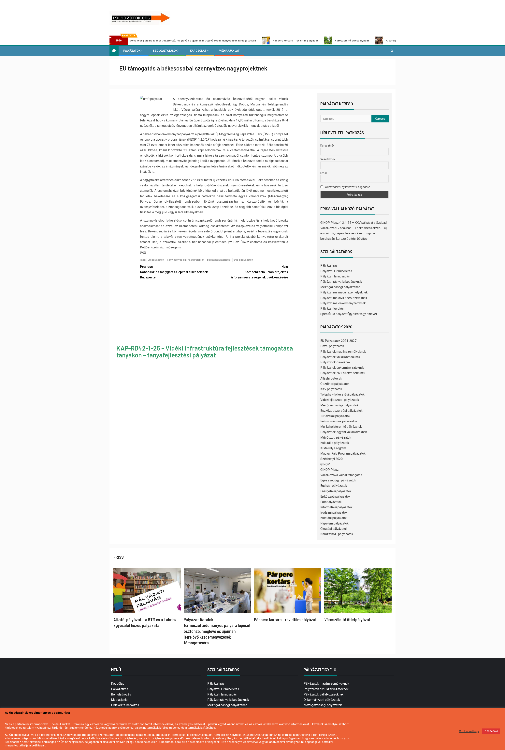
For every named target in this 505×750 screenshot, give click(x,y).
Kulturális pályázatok (334, 443)
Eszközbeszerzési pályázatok (341, 411)
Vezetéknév (327, 159)
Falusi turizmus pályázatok (338, 421)
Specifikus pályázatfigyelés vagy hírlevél (348, 314)
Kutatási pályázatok (333, 518)
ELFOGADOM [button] (491, 731)
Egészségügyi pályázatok (338, 480)
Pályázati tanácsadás (335, 276)
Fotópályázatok (331, 502)
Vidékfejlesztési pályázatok (339, 400)
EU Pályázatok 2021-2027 (338, 341)
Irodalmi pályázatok (333, 512)
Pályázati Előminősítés (336, 271)
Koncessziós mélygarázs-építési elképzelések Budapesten (174, 272)
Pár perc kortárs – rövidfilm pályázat (260, 40)
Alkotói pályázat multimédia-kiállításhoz (375, 40)
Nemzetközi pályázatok (336, 534)
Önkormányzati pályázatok (322, 700)
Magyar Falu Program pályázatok (343, 453)
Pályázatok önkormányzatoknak (342, 367)
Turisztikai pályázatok (335, 416)
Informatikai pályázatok (336, 507)
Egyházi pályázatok (333, 486)
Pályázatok (131, 50)
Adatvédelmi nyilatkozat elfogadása (347, 187)
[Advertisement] (214, 312)
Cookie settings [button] (469, 731)
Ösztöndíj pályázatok (334, 384)
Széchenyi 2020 (331, 459)
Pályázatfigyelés (332, 308)
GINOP (325, 464)
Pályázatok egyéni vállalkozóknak (343, 432)
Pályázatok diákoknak (335, 362)
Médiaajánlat (229, 50)
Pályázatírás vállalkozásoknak (341, 282)
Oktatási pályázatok (334, 529)
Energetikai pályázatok (336, 491)
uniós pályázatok (243, 259)
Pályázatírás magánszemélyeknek (344, 292)
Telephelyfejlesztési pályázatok (342, 394)
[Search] (392, 51)
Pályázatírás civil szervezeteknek (343, 298)
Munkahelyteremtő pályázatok (341, 427)
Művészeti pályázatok (335, 437)
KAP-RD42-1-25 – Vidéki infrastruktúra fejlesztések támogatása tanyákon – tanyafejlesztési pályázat (204, 351)
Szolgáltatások (165, 50)
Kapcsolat (198, 50)
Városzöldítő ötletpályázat (316, 40)
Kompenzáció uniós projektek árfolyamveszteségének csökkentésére (259, 272)
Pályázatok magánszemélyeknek (343, 351)
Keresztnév (327, 145)
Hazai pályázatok (332, 346)
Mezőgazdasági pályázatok (339, 405)
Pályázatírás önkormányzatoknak (343, 303)
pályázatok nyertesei (219, 259)
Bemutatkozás (121, 694)
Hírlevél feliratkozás (125, 705)
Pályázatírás (329, 265)
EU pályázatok (156, 259)
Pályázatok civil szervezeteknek (342, 373)
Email (323, 172)
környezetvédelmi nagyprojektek (185, 259)
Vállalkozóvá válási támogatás (341, 475)
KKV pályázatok (331, 389)
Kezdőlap (117, 683)
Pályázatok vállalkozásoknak (340, 357)
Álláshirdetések (331, 378)
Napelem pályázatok (334, 523)
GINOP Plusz (329, 470)
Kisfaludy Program (333, 448)
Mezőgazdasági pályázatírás (340, 287)
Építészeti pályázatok (335, 496)
